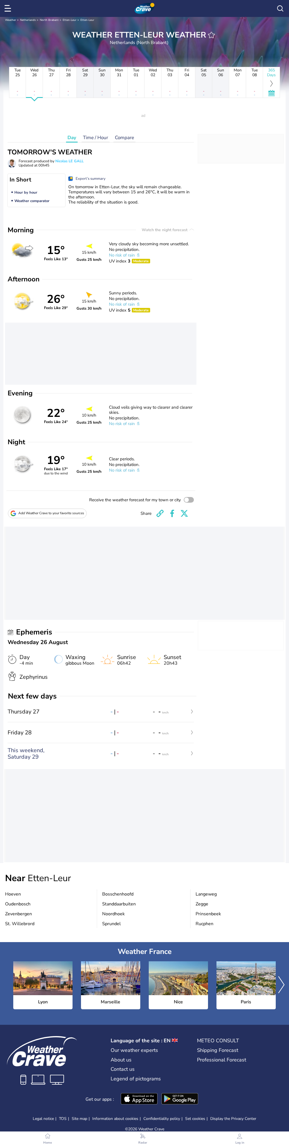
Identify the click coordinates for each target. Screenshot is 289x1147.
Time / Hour (95, 137)
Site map (79, 1118)
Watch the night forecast (165, 230)
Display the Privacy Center (233, 1119)
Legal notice (43, 1118)
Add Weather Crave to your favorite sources (51, 513)
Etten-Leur (69, 20)
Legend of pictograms (136, 1078)
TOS (63, 1118)
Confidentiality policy (161, 1118)
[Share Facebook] (172, 513)
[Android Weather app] (179, 1099)
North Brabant (49, 20)
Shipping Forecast (217, 1050)
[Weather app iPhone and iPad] (139, 1099)
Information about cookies (115, 1118)
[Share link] (160, 513)
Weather (10, 20)
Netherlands (28, 20)
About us (121, 1059)
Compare (124, 137)
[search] (280, 8)
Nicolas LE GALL (69, 161)
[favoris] (211, 35)
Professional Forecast (221, 1059)
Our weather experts (134, 1050)
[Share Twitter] (184, 513)
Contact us (123, 1069)
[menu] (8, 8)
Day (71, 137)
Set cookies (195, 1119)
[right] (281, 985)
